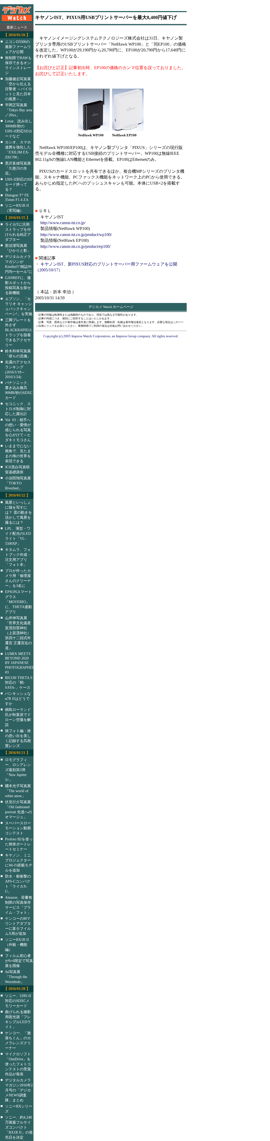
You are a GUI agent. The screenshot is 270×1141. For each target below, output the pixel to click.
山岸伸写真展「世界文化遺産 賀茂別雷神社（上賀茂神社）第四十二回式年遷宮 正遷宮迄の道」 (18, 633)
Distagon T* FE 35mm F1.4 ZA (17, 197)
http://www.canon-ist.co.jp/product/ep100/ (75, 246)
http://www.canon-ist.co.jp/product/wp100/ (76, 234)
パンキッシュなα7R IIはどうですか (18, 698)
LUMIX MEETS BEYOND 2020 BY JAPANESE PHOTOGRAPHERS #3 (22, 663)
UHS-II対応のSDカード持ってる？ (18, 184)
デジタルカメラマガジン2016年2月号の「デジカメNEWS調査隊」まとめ (19, 1090)
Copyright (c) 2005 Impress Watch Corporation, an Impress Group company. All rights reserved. (111, 336)
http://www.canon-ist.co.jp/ (62, 222)
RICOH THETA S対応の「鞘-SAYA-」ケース (18, 683)
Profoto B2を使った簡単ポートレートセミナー (19, 844)
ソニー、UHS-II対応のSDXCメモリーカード (18, 1001)
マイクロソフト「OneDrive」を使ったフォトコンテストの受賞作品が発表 (18, 1064)
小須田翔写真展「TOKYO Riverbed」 (18, 483)
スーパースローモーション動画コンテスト (18, 828)
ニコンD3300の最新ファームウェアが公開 (18, 47)
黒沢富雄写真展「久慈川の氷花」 (18, 168)
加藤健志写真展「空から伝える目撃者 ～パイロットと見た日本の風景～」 (18, 89)
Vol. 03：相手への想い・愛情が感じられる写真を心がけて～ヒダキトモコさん (18, 430)
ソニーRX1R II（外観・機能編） (17, 944)
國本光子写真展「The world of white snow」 (18, 791)
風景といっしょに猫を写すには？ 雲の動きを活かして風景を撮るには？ (18, 512)
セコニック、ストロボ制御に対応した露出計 (18, 409)
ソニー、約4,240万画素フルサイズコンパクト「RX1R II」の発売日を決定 (19, 1127)
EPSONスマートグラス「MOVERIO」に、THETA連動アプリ (18, 602)
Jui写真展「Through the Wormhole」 (16, 977)
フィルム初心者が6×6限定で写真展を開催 (19, 961)
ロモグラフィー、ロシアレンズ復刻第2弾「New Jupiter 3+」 (18, 770)
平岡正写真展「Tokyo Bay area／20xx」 (18, 110)
